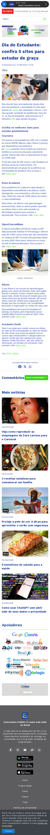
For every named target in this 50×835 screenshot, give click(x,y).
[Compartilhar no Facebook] (19, 367)
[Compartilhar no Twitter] (25, 367)
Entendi (8, 831)
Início (25, 780)
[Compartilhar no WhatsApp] (30, 367)
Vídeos (25, 796)
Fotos (25, 791)
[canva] (31, 634)
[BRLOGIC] (35, 673)
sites (13, 119)
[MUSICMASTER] (19, 660)
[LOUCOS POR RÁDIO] (15, 666)
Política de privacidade (25, 807)
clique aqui (11, 174)
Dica (5, 70)
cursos (8, 149)
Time (25, 802)
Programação (25, 785)
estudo (15, 110)
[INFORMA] (14, 673)
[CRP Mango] (23, 648)
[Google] (18, 634)
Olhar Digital (12, 353)
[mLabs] (35, 641)
